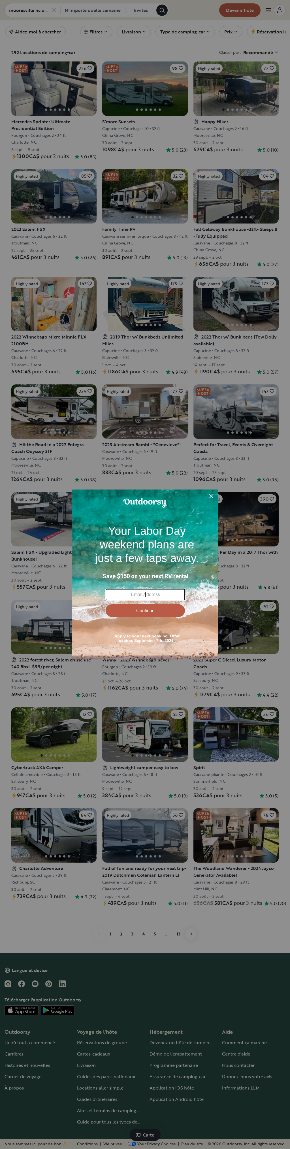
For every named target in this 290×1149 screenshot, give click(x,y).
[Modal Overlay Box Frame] (145, 574)
